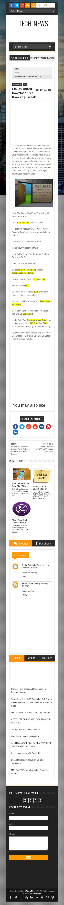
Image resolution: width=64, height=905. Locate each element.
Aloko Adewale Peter (32, 565)
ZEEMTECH (27, 583)
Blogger (38, 893)
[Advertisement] (27, 122)
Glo (17, 73)
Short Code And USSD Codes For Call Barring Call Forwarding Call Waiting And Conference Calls (31, 702)
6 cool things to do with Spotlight (25, 753)
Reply (24, 576)
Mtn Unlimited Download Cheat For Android (30, 712)
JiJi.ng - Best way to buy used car (26, 729)
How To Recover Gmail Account (25, 736)
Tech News (33, 23)
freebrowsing (17, 84)
